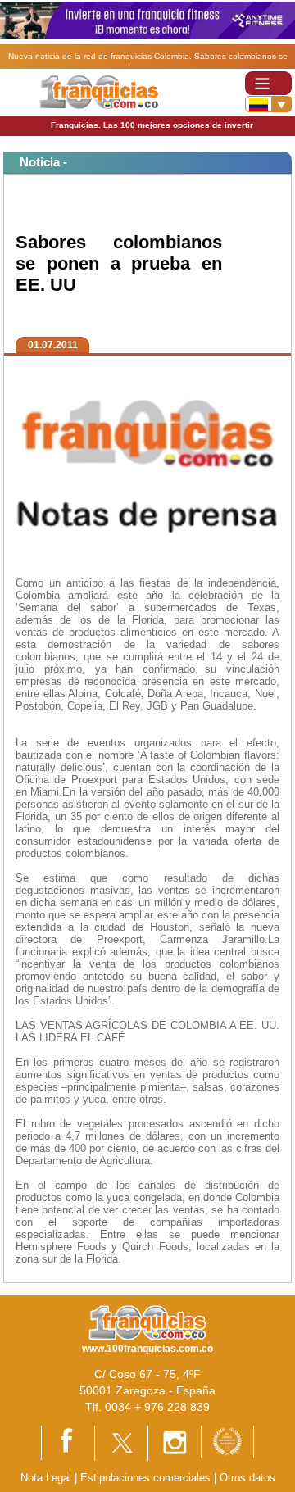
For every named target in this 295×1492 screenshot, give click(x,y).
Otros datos (247, 1478)
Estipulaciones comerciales (147, 1478)
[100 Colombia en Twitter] (121, 1442)
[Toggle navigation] (268, 83)
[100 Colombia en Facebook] (68, 1441)
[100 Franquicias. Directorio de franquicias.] (99, 91)
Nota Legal (45, 1478)
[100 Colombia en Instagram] (174, 1442)
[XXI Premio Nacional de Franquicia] (227, 1441)
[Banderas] (268, 104)
